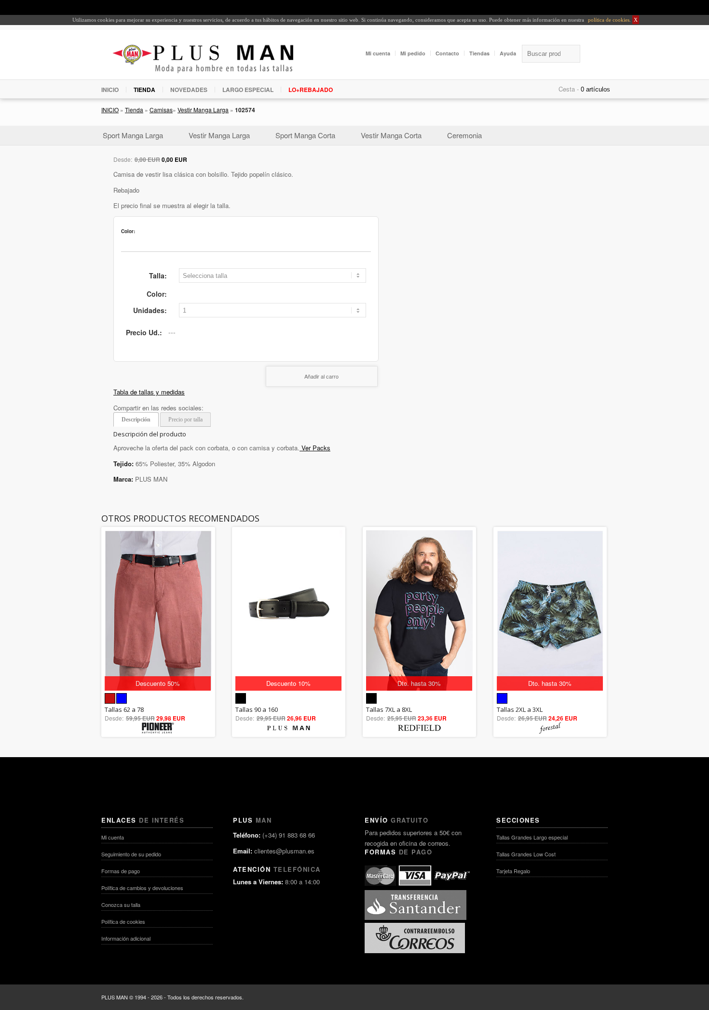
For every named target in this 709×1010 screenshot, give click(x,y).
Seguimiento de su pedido (131, 854)
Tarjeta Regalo (513, 871)
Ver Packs (315, 447)
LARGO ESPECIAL (247, 89)
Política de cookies (123, 921)
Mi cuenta (378, 53)
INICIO (110, 89)
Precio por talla (185, 419)
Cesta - (569, 88)
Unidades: (150, 310)
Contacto (447, 53)
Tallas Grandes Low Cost (526, 854)
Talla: (158, 275)
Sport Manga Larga (133, 135)
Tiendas (479, 53)
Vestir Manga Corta (391, 135)
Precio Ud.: (144, 332)
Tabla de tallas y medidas (149, 391)
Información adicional (125, 938)
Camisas (161, 109)
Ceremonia (464, 135)
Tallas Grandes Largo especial (532, 837)
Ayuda (508, 53)
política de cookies (607, 20)
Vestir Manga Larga (203, 109)
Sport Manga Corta (305, 135)
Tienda (134, 109)
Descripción (136, 419)
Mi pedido (412, 53)
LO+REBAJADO (310, 89)
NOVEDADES (188, 89)
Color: (157, 294)
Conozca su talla (120, 904)
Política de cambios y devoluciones (142, 888)
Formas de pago (120, 871)
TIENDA (144, 89)
